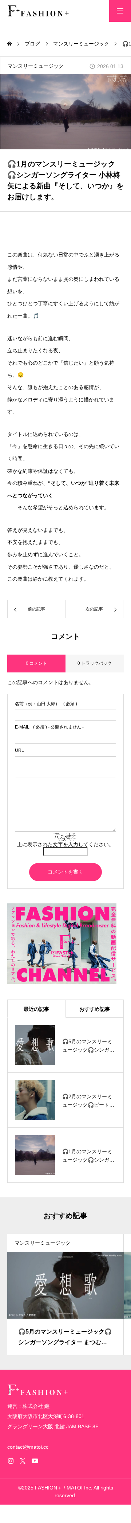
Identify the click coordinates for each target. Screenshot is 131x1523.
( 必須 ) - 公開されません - (49, 727)
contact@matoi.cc (27, 1447)
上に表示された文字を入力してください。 (65, 844)
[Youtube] (34, 1460)
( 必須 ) (46, 704)
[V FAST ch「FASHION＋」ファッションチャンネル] (38, 11)
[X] (22, 1460)
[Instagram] (10, 1460)
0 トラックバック (95, 663)
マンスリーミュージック (36, 66)
